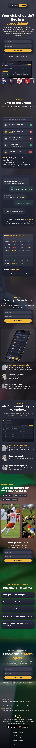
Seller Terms (18, 735)
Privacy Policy (18, 738)
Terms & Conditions (18, 741)
